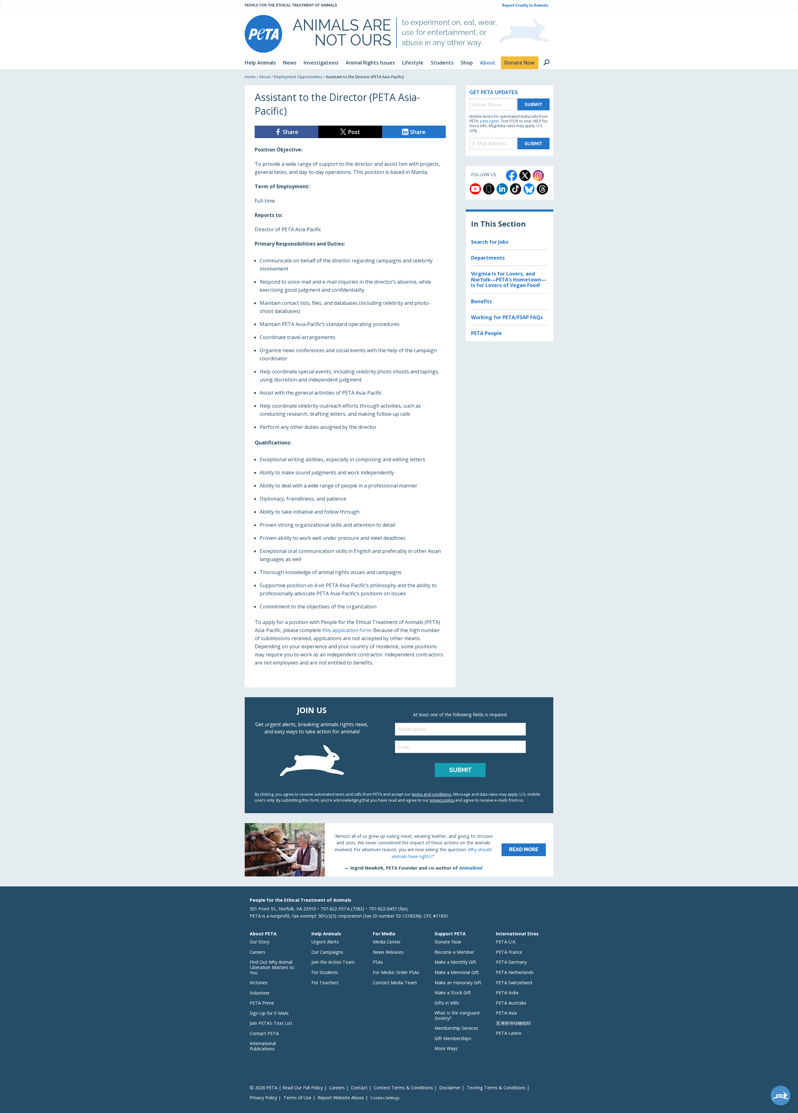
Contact (359, 1088)
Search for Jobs (489, 241)
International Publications (263, 1046)
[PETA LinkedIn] (502, 188)
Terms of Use (297, 1098)
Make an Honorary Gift (458, 983)
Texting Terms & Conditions (496, 1088)
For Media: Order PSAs (396, 972)
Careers (257, 952)
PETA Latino (509, 1033)
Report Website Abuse (341, 1098)
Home (250, 76)
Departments (488, 257)
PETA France (509, 952)
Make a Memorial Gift (457, 972)
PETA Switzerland (514, 983)
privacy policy (442, 800)
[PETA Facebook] (511, 175)
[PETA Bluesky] (529, 188)
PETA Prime (262, 1003)
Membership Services (456, 1028)
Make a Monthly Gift (455, 962)
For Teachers (325, 983)
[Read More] (399, 849)
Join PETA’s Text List (271, 1023)
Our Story (259, 942)
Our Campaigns (327, 952)
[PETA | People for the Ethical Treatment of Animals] (263, 34)
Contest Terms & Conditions (403, 1088)
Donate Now (448, 942)
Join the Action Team (333, 962)
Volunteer (260, 993)
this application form (346, 630)
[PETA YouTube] (475, 188)
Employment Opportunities (298, 76)
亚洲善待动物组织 (513, 1023)
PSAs (378, 962)
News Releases (388, 952)
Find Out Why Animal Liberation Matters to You (272, 967)
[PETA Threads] (542, 188)
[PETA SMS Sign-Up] (488, 188)
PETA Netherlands (515, 972)
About (264, 76)
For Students (324, 972)
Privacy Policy (263, 1098)
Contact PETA (264, 1033)
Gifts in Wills (447, 1003)
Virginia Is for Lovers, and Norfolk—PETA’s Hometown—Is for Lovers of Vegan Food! (508, 279)
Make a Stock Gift (453, 992)
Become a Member (454, 952)
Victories (258, 983)
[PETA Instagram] (538, 175)
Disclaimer (449, 1088)
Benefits (481, 301)
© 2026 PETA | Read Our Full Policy (286, 1088)
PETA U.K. (506, 942)
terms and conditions (431, 794)
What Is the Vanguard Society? (457, 1015)
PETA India (507, 992)
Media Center (387, 942)
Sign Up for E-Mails (269, 1013)
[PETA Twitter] (525, 175)
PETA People (486, 333)
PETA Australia (511, 1003)
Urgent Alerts (325, 942)
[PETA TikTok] (515, 188)
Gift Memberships (453, 1038)
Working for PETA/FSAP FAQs (507, 317)
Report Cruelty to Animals (525, 5)
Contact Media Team (395, 983)
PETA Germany (511, 962)
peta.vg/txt (489, 121)
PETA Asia (506, 1013)
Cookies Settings (384, 1098)
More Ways (446, 1048)
